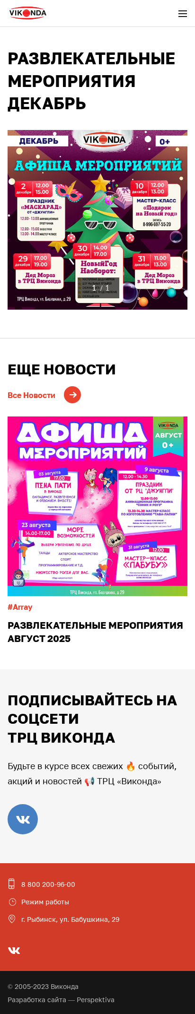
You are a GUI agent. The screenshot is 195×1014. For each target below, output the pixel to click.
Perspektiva (96, 1000)
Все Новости (31, 395)
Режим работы (45, 902)
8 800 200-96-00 (48, 884)
